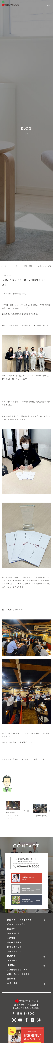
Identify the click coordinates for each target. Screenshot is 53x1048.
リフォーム (12, 960)
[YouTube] (20, 1020)
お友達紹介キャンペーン (18, 969)
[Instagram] (14, 1020)
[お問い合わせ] (26, 878)
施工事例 (11, 928)
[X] (32, 1020)
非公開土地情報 (14, 942)
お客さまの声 (13, 933)
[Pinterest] (39, 1020)
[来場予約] (26, 889)
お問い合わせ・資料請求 (18, 974)
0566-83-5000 (25, 1013)
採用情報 (11, 978)
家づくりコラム (14, 947)
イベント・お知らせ (16, 924)
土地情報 (11, 937)
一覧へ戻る (26, 811)
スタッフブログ (14, 951)
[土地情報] (26, 900)
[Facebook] (26, 1020)
